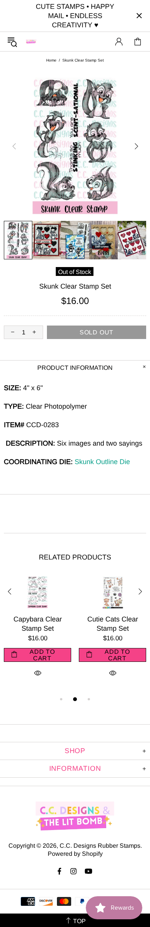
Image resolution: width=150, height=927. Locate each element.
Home (51, 60)
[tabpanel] (37, 635)
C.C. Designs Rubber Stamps (31, 41)
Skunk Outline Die (102, 462)
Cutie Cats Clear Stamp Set (112, 623)
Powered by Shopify (75, 853)
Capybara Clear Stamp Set (37, 623)
